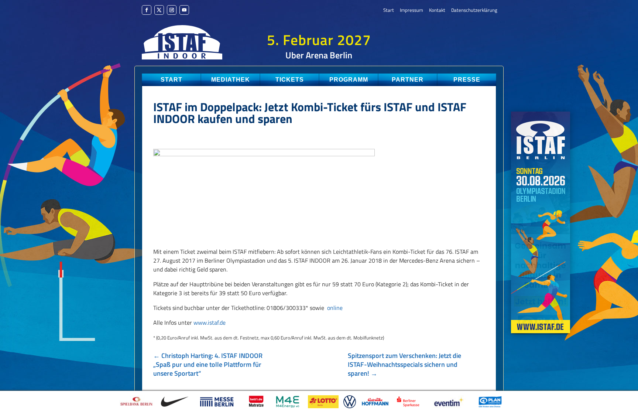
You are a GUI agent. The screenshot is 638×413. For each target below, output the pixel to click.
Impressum (411, 10)
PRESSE (466, 79)
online (335, 307)
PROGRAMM (348, 79)
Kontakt (437, 10)
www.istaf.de (209, 322)
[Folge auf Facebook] (146, 10)
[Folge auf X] (159, 10)
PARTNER (407, 79)
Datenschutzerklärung (474, 10)
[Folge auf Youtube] (184, 10)
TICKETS (289, 79)
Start (388, 10)
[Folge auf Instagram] (171, 10)
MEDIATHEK (230, 79)
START (171, 79)
